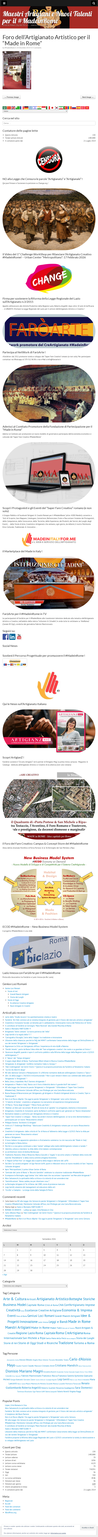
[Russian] (74, 107)
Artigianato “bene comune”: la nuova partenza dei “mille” (27, 1031)
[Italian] (48, 107)
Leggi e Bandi (58, 1322)
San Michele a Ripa (34, 1338)
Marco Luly (73, 1380)
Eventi (11, 1316)
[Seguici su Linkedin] (12, 637)
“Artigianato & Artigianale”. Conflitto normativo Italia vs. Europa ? (30, 1064)
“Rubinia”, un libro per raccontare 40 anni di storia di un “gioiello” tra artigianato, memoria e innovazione (46, 1108)
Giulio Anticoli (40, 1380)
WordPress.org (10, 1512)
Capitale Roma (35, 1305)
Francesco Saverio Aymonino (70, 1375)
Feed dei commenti (12, 1509)
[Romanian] (70, 107)
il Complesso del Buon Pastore (17, 1414)
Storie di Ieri (13, 991)
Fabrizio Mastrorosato (31, 1375)
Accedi (7, 1504)
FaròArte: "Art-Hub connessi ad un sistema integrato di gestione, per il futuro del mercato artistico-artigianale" (49, 1411)
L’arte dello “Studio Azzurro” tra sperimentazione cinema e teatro (31, 1017)
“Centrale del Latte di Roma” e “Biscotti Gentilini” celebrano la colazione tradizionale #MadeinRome (44, 1172)
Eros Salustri (16, 1376)
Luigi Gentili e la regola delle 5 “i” (18, 1034)
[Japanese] (52, 107)
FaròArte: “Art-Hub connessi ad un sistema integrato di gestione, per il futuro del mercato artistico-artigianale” (49, 1020)
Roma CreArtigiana (69, 1333)
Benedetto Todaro (62, 1360)
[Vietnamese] (87, 107)
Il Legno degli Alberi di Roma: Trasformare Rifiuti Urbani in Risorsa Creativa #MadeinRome (40, 1061)
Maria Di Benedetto (83, 1380)
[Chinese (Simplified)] (9, 107)
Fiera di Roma (21, 1316)
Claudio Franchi (21, 1366)
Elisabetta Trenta (62, 1372)
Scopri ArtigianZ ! (13, 757)
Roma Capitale (45, 1333)
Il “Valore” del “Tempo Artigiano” (17, 1058)
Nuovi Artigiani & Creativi (20, 1006)
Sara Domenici (83, 1387)
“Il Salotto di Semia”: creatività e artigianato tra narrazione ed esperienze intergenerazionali (42, 1102)
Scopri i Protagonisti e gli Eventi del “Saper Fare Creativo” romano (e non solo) (47, 509)
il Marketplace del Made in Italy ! (22, 551)
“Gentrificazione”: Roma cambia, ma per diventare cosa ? (27, 1181)
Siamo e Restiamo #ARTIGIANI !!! (18, 1028)
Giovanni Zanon (29, 1379)
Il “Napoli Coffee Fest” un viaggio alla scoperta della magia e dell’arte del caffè (36, 1160)
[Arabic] (5, 107)
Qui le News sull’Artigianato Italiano (25, 704)
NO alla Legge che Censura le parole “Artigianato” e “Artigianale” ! (43, 179)
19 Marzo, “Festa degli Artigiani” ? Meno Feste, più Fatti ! (27, 1105)
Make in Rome (40, 1328)
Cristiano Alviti (48, 1365)
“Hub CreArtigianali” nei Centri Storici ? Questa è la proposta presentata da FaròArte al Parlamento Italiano (47, 1067)
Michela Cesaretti (46, 1384)
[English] (13, 107)
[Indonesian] (44, 107)
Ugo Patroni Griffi (39, 1392)
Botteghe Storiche (82, 1299)
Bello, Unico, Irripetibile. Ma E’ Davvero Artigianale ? (25, 1081)
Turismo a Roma (84, 1343)
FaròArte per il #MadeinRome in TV (25, 614)
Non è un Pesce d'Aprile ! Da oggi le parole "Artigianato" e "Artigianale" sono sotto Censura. (40, 1417)
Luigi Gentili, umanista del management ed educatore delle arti (30, 1187)
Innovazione (29, 1321)
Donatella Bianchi (49, 1372)
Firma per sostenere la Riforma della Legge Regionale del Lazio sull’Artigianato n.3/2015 (41, 300)
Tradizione (65, 1343)
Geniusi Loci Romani (40, 1316)
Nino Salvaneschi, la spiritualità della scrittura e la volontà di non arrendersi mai (36, 1178)
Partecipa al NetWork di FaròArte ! (24, 352)
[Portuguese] (65, 107)
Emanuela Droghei (74, 1372)
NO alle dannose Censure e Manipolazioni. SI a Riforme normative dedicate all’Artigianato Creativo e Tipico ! (48, 1072)
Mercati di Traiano (68, 1328)
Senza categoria (71, 1338)
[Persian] (61, 107)
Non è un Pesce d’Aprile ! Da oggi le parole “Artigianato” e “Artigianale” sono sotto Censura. (40, 1099)
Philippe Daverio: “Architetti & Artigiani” (20, 1122)
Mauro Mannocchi (33, 1383)
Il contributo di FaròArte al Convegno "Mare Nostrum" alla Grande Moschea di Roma (38, 1426)
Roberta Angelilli (31, 1387)
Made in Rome (79, 1321)
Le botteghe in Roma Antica (16, 1143)
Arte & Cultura (14, 1298)
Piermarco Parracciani (73, 1384)
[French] (22, 107)
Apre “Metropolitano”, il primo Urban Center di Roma (25, 1169)
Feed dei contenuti (12, 1506)
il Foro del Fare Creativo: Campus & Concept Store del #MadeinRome (45, 843)
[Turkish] (83, 107)
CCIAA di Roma (51, 1305)
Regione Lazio (25, 1333)
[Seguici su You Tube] (19, 637)
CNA (61, 1305)
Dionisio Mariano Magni (24, 1371)
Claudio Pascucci (34, 1365)
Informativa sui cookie (58, 1533)
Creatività (13, 1310)
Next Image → (88, 97)
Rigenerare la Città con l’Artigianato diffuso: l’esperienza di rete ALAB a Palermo (37, 1046)
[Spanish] (78, 107)
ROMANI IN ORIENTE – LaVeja (17, 1210)
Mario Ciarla (21, 1384)
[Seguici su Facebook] (6, 637)
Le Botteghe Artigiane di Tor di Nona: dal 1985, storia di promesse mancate (35, 1184)
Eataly (22, 1311)
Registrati (9, 1501)
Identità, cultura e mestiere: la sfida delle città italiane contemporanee (33, 1149)
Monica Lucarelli (59, 1384)
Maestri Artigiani (18, 1327)
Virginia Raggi (75, 1391)
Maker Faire (56, 1327)
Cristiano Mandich (66, 1365)
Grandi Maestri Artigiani (19, 994)
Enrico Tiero (84, 1372)
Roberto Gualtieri (49, 1388)
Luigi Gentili (63, 1379)
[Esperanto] (18, 107)
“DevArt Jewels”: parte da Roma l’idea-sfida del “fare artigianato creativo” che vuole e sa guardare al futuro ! (48, 1049)
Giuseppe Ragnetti (51, 1380)
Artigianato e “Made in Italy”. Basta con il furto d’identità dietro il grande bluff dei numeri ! (41, 1084)
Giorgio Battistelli (16, 1380)
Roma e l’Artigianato (13, 1137)
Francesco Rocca (49, 1375)
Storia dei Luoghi (17, 997)
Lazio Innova (43, 1322)
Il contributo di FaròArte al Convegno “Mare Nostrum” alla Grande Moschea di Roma (38, 1026)
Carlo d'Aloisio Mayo (13, 1213)
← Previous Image (11, 97)
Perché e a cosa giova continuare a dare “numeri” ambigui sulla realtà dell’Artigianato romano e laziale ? (46, 1146)
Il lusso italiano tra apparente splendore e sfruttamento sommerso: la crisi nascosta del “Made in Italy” (46, 1140)
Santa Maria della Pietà (56, 1338)
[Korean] (57, 107)
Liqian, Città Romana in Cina (42, 1210)
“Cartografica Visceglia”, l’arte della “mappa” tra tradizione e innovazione (33, 1037)
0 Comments (36, 48)
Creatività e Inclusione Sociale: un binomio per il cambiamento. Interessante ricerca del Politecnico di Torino (48, 1023)
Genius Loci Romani (12, 988)
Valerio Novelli (63, 1391)
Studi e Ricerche (47, 1343)
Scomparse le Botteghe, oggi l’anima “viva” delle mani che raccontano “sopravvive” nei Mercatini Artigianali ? (48, 1175)
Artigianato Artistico (53, 1298)
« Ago (5, 1274)
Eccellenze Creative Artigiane (22, 1003)
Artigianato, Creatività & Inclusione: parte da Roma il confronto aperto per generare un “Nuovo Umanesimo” (48, 1111)
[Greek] (31, 107)
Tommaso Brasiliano (24, 1392)
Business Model (14, 1304)
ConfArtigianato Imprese (79, 1305)
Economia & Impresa (77, 1310)
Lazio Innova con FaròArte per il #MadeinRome (31, 973)
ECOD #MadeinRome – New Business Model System (35, 926)
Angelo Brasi (37, 1360)
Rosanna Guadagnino (65, 1388)
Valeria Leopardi (51, 1392)
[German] (26, 107)
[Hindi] (39, 107)
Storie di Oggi (13, 1000)
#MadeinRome (10, 48)
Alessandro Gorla (13, 1360)
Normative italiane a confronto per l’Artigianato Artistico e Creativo (32, 1114)
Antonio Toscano (49, 1360)
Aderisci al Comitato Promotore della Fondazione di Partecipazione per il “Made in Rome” (47, 428)
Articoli (31, 1299)
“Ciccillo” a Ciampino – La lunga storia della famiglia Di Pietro (29, 1190)
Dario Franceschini (84, 1366)
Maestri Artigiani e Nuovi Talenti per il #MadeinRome (47, 17)
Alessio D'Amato (25, 1360)
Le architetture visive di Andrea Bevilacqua (22, 1152)
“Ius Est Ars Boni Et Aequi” (15, 1070)
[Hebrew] (35, 107)
